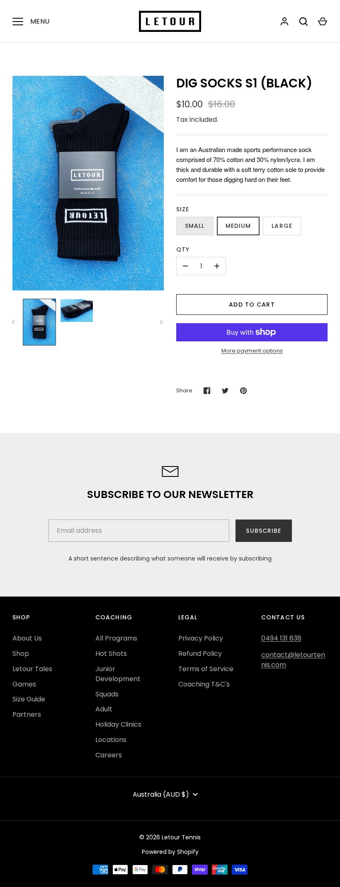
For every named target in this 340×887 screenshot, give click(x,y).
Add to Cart (251, 304)
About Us (27, 638)
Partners (26, 714)
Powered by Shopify (170, 852)
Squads (107, 694)
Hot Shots (111, 653)
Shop (20, 653)
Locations (110, 739)
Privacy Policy (200, 638)
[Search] (303, 21)
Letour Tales (32, 669)
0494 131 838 (281, 638)
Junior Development (118, 674)
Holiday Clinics (118, 724)
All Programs (116, 638)
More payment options (252, 351)
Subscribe (263, 531)
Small (195, 226)
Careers (108, 755)
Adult (103, 709)
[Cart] (322, 21)
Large (282, 226)
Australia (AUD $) (161, 794)
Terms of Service (205, 669)
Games (24, 684)
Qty (182, 249)
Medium (238, 226)
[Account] (284, 21)
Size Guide (28, 699)
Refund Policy (200, 653)
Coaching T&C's (204, 684)
